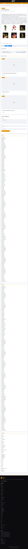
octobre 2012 (3, 216)
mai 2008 (2, 265)
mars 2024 (2, 153)
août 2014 (2, 195)
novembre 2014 (3, 341)
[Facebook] (3, 481)
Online (2, 452)
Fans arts (2, 443)
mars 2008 (2, 267)
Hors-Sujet (2, 499)
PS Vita (2, 459)
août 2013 (2, 206)
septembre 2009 (3, 250)
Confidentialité (2, 543)
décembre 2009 (3, 247)
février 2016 (3, 184)
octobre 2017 (3, 180)
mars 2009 (2, 256)
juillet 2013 (2, 207)
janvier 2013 (3, 213)
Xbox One (2, 471)
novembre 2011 (3, 226)
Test (2, 463)
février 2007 (3, 279)
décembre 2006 (3, 281)
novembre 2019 (3, 174)
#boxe (3, 43)
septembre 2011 (3, 228)
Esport (2, 442)
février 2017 (3, 181)
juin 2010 (2, 242)
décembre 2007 (3, 270)
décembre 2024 (3, 145)
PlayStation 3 (3, 455)
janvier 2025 (3, 144)
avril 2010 (2, 244)
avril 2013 (2, 210)
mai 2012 (2, 220)
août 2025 (2, 139)
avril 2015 (2, 189)
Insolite (2, 500)
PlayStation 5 (3, 457)
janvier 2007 (3, 280)
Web (2, 465)
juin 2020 (2, 171)
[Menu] (26, 1)
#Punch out (7, 43)
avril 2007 (2, 277)
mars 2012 (2, 222)
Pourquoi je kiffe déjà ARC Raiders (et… (5, 534)
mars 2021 (2, 168)
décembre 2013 (3, 203)
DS (1, 440)
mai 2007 (2, 276)
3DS (1, 484)
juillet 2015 (2, 186)
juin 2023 (2, 161)
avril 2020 (2, 173)
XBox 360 (2, 470)
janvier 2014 (3, 202)
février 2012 (3, 223)
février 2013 (3, 212)
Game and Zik (3, 445)
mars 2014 (2, 200)
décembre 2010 (3, 236)
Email (2, 127)
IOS (1, 501)
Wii (1, 466)
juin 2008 (2, 264)
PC (1, 453)
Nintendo (2, 451)
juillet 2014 (2, 196)
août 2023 (2, 159)
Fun (1, 444)
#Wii (9, 43)
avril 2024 (2, 152)
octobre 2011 (3, 227)
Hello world (2, 498)
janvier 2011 (3, 235)
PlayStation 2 (3, 454)
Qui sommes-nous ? (3, 540)
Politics (2, 458)
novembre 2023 (3, 157)
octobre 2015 (3, 185)
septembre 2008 (3, 261)
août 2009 (2, 251)
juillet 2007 (2, 274)
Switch (2, 518)
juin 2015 (2, 187)
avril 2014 (2, 199)
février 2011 (3, 234)
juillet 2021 (2, 314)
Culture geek (3, 439)
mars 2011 (2, 382)
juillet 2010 (2, 241)
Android (2, 436)
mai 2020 (2, 172)
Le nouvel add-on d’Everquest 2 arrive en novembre (8, 110)
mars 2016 (2, 183)
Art (1, 437)
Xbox (2, 469)
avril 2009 (2, 255)
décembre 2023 (3, 156)
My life (2, 450)
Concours (2, 438)
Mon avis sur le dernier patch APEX (5, 535)
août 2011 (2, 229)
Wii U (2, 467)
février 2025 (3, 143)
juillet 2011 (2, 230)
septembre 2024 (3, 297)
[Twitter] (1, 481)
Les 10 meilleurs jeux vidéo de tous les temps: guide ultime (9, 73)
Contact (2, 541)
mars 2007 (2, 278)
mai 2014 (2, 198)
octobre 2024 (3, 147)
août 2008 (2, 262)
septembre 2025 (3, 138)
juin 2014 (2, 197)
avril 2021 (2, 167)
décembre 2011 (3, 225)
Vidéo (2, 464)
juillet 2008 (2, 263)
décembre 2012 (3, 214)
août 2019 (2, 175)
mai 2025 (2, 141)
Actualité (3, 77)
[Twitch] (6, 481)
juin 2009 (2, 253)
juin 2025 (2, 140)
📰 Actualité (3, 8)
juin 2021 (2, 166)
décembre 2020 (3, 170)
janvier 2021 (3, 169)
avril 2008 (2, 266)
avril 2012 (2, 221)
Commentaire (3, 118)
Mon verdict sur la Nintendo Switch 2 (5, 536)
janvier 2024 (3, 155)
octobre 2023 (3, 158)
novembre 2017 (3, 179)
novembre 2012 (3, 215)
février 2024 (3, 154)
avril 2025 (2, 142)
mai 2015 (2, 188)
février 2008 (3, 268)
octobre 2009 (3, 249)
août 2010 (2, 240)
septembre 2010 (3, 239)
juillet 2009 (2, 252)
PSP (1, 517)
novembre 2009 (3, 248)
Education (2, 441)
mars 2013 (2, 211)
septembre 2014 (3, 194)
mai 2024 (2, 300)
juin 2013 (2, 208)
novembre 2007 (3, 271)
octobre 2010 (3, 238)
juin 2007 (2, 275)
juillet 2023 (2, 160)
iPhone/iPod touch (3, 502)
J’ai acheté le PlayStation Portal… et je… (5, 533)
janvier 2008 (3, 269)
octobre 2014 (3, 193)
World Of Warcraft (3, 468)
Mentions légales (3, 542)
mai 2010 (2, 243)
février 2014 (3, 201)
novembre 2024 (3, 146)
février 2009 (3, 257)
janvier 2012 (3, 224)
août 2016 (2, 182)
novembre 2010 (3, 237)
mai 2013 (2, 209)
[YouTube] (4, 481)
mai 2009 (2, 254)
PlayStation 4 (3, 456)
